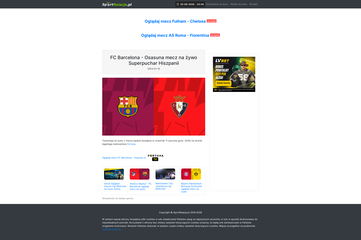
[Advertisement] (234, 141)
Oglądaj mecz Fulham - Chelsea (176, 21)
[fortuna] (156, 157)
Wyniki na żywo (238, 4)
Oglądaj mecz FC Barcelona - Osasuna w (124, 157)
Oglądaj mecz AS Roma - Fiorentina (175, 35)
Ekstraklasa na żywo (217, 4)
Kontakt (253, 4)
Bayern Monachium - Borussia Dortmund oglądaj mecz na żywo (192, 187)
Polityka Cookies (111, 229)
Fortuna (131, 144)
